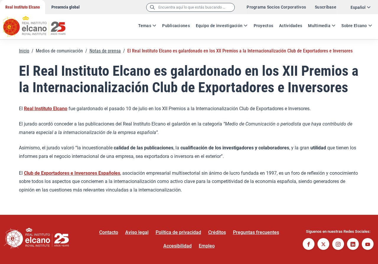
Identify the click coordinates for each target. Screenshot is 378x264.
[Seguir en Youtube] (368, 245)
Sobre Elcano (354, 25)
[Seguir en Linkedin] (353, 245)
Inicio (24, 51)
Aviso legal (137, 232)
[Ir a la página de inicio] (40, 23)
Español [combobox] (358, 7)
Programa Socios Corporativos (276, 7)
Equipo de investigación (219, 25)
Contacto (108, 232)
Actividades (290, 25)
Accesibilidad (177, 246)
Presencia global (65, 7)
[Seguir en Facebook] (309, 245)
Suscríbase (325, 7)
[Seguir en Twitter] (323, 245)
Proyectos (263, 25)
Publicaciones (176, 25)
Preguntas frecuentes (256, 232)
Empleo (207, 246)
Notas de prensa (105, 51)
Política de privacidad (178, 232)
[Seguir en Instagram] (338, 245)
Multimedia (319, 25)
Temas (144, 25)
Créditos (217, 232)
